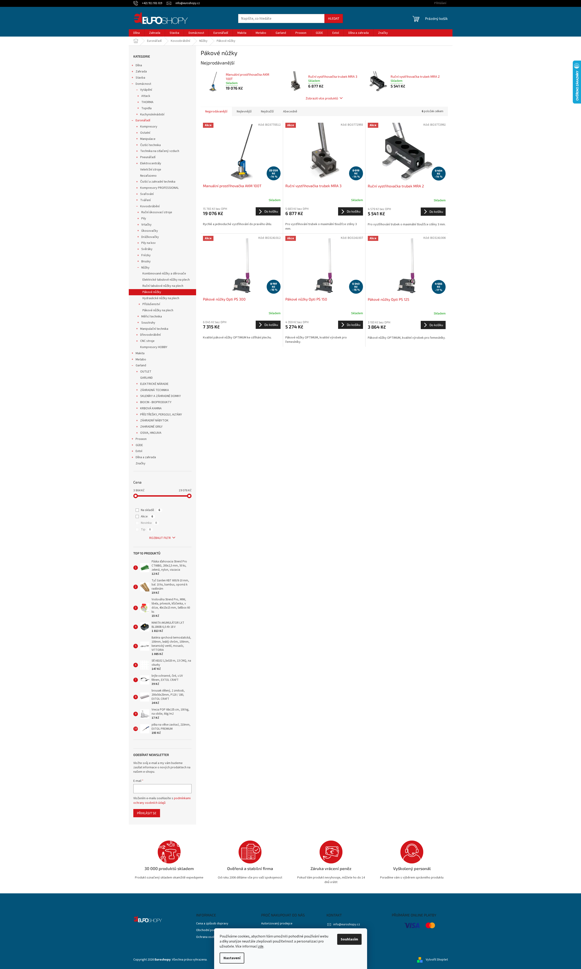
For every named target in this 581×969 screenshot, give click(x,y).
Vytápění (146, 90)
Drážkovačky (150, 237)
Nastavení (231, 958)
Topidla (146, 108)
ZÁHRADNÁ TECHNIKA (154, 390)
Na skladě (150, 510)
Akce (147, 516)
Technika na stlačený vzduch (159, 151)
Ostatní (145, 132)
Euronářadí (143, 120)
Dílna (139, 65)
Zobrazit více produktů (322, 98)
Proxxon (141, 439)
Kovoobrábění (150, 206)
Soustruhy (148, 322)
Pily (143, 218)
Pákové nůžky (151, 292)
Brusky (146, 261)
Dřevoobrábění (150, 335)
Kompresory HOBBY (153, 347)
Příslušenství (151, 304)
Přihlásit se (146, 813)
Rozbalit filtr (160, 538)
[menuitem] (136, 33)
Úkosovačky (149, 231)
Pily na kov (148, 243)
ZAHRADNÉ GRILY (151, 426)
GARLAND (146, 377)
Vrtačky (146, 224)
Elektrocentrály (150, 163)
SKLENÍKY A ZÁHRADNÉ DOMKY (160, 396)
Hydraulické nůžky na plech (160, 298)
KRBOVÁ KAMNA (151, 408)
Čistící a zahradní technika (157, 181)
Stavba (140, 77)
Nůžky (145, 267)
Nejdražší (267, 111)
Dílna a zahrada (146, 457)
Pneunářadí (147, 157)
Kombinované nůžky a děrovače (164, 273)
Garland (141, 365)
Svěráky (146, 249)
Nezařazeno (148, 175)
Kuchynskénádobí (152, 114)
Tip (146, 529)
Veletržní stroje (150, 169)
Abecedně (290, 111)
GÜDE (139, 445)
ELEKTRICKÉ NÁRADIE (154, 384)
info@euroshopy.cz (346, 924)
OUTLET (145, 371)
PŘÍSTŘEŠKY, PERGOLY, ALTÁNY (161, 414)
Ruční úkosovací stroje (156, 212)
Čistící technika (150, 145)
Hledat (333, 18)
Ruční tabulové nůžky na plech (162, 286)
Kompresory (148, 126)
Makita (140, 353)
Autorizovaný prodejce (276, 923)
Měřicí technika (151, 316)
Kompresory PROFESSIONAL (159, 188)
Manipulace (147, 139)
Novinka (149, 523)
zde (260, 946)
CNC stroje (147, 341)
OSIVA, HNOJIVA (150, 433)
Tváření (145, 200)
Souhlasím (349, 939)
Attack (145, 96)
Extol (139, 451)
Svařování (147, 194)
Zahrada (141, 71)
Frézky (146, 255)
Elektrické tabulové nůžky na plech (166, 279)
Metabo (141, 359)
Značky (140, 463)
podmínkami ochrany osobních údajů (162, 800)
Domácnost (143, 84)
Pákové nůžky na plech (157, 310)
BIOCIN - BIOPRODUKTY (155, 402)
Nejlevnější (244, 111)
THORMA (147, 102)
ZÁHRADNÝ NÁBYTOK (154, 420)
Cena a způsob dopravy (212, 923)
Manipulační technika (154, 329)
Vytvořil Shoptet (437, 959)
